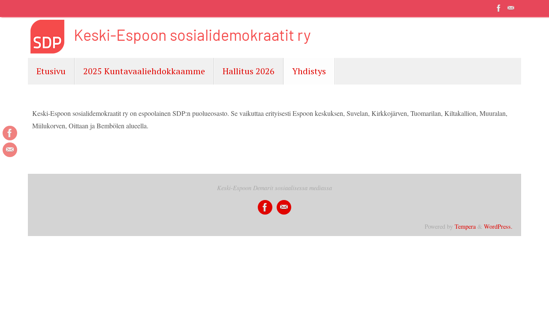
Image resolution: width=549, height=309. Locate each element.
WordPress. (498, 226)
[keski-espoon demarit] (499, 8)
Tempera (465, 226)
